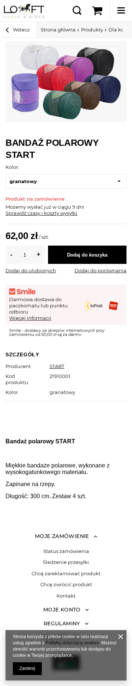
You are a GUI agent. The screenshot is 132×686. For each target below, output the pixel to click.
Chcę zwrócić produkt (66, 584)
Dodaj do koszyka (87, 255)
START (57, 366)
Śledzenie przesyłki (66, 562)
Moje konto (62, 609)
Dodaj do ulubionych (31, 270)
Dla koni (119, 30)
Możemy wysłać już (28, 207)
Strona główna (58, 30)
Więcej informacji (30, 318)
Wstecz (21, 30)
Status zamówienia (66, 551)
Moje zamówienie (62, 536)
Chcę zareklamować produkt (66, 573)
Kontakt (66, 596)
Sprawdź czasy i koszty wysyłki (41, 213)
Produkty (92, 30)
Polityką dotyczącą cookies (72, 642)
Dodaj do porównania (100, 270)
